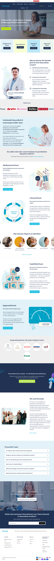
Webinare (23, 8)
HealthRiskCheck (8, 545)
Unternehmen (32, 4)
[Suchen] (49, 6)
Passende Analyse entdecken (27, 381)
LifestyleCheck (7, 543)
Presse (31, 541)
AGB (43, 544)
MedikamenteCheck (7, 540)
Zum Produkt (6, 48)
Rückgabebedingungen (46, 547)
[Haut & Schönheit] (16, 242)
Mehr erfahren (33, 433)
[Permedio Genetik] (6, 6)
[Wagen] (51, 6)
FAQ (27, 8)
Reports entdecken (27, 254)
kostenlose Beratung (38, 156)
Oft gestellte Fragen (19, 540)
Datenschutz (45, 542)
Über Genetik (20, 4)
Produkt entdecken (8, 189)
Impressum (44, 540)
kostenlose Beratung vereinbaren (27, 499)
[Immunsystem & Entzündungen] (40, 242)
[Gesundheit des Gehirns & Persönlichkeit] (28, 242)
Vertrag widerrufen (44, 551)
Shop (14, 4)
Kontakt (18, 543)
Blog (31, 543)
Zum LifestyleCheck (6, 28)
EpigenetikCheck (7, 547)
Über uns (26, 4)
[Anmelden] (43, 6)
